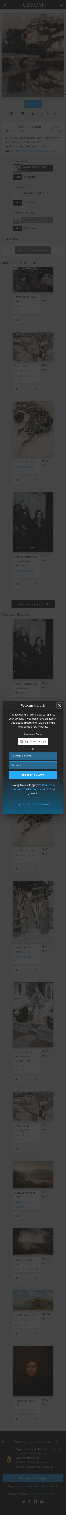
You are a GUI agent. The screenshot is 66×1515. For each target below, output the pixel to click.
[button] (33, 741)
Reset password (40, 804)
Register (21, 804)
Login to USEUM (34, 774)
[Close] (59, 705)
